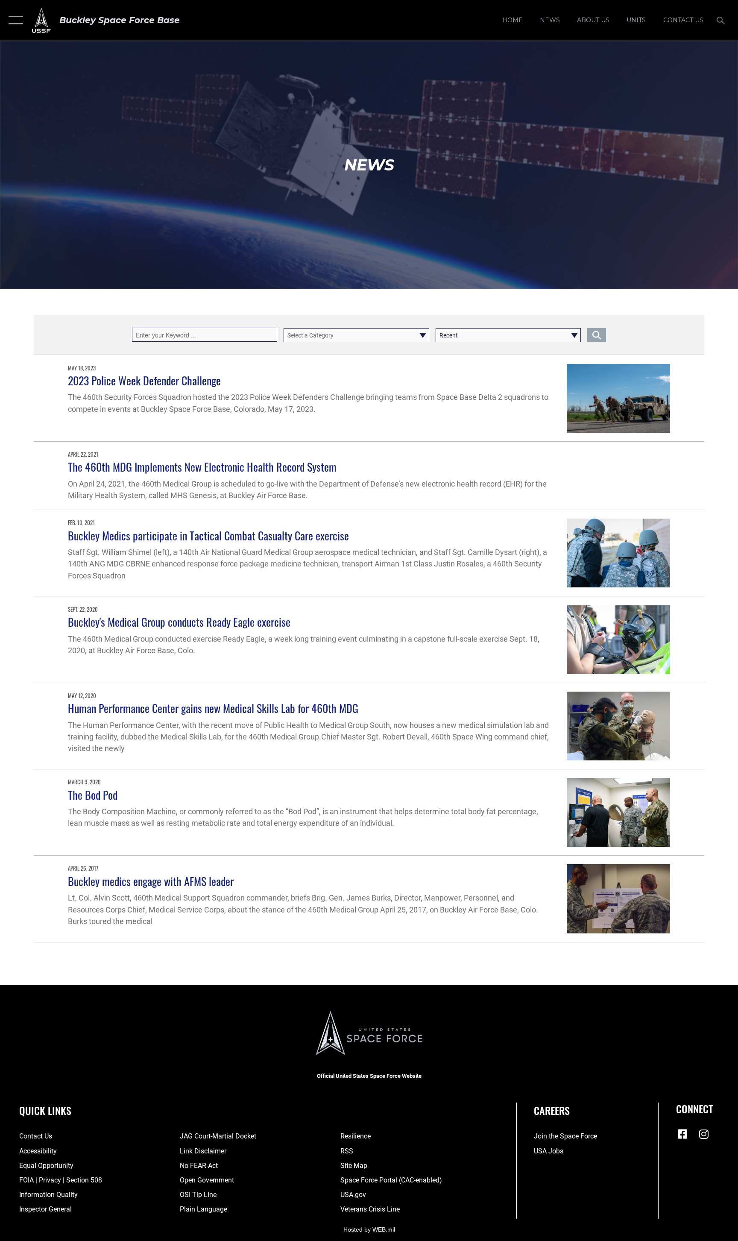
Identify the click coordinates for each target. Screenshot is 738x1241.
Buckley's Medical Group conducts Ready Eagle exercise (179, 621)
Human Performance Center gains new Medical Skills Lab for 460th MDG (213, 708)
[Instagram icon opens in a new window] (703, 1134)
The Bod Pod (92, 794)
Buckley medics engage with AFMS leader (151, 881)
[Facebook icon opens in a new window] (682, 1134)
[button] (14, 20)
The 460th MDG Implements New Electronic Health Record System (202, 466)
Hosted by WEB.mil (369, 1229)
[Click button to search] (596, 335)
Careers (552, 1110)
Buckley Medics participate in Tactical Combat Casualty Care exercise (208, 535)
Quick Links (45, 1110)
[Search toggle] (721, 20)
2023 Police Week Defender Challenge (144, 380)
